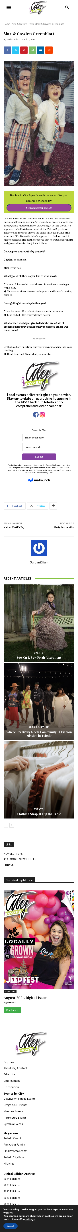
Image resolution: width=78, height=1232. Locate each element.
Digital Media (10, 1002)
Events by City (14, 1093)
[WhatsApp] (32, 50)
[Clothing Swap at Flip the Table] (39, 779)
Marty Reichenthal (64, 527)
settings (30, 1219)
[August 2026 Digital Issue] (39, 940)
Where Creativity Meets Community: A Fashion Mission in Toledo (39, 734)
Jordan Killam (13, 39)
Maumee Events (13, 1111)
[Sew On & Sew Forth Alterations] (39, 623)
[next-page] (11, 825)
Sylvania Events (13, 1124)
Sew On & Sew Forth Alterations (39, 657)
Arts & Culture (19, 24)
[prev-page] (6, 825)
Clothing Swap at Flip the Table (39, 814)
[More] (53, 506)
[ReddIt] (49, 50)
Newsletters (13, 853)
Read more (12, 1010)
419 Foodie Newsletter (20, 859)
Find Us (9, 864)
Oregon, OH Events (15, 1105)
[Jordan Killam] (39, 548)
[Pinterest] (24, 50)
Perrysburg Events (15, 1117)
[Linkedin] (40, 50)
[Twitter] (15, 50)
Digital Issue (10, 991)
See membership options (39, 208)
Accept (10, 1226)
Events (38, 653)
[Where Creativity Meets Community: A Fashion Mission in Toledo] (39, 701)
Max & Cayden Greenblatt (50, 24)
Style (31, 24)
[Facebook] (7, 50)
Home (7, 24)
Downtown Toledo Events (20, 1098)
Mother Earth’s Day (14, 527)
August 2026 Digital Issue (25, 997)
